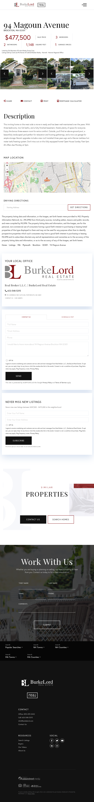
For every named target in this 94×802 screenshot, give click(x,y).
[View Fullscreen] (7, 174)
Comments (23, 604)
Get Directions (79, 207)
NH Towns (38, 647)
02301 (45, 245)
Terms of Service (61, 383)
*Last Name (53, 583)
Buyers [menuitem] (20, 744)
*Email (21, 593)
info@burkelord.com (25, 721)
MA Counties (33, 657)
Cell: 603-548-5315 (25, 717)
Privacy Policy (34, 369)
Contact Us (9, 298)
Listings (12, 245)
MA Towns (10, 657)
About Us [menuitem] (21, 750)
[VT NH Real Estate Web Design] (47, 778)
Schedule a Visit (68, 317)
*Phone (51, 593)
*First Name (23, 583)
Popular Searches (13, 647)
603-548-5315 (14, 290)
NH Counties (61, 647)
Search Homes (60, 519)
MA (19, 245)
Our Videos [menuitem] (22, 747)
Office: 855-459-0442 (26, 714)
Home (4, 245)
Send (19, 376)
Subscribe (18, 440)
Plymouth (26, 245)
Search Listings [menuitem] (23, 740)
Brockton (36, 245)
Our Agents (18, 298)
